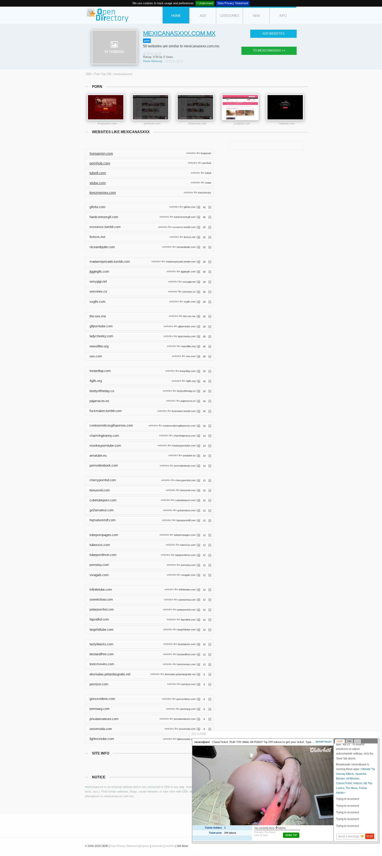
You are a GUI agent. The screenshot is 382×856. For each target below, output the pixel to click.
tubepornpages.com (184, 535)
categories (229, 15)
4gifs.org (190, 380)
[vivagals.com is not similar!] (209, 575)
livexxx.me (189, 237)
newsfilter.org (188, 346)
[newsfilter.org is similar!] (198, 346)
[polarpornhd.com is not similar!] (209, 609)
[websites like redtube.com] (285, 107)
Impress (145, 846)
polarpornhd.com (186, 609)
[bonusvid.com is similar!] (198, 490)
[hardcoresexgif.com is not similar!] (209, 217)
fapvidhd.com (188, 619)
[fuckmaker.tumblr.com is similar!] (198, 411)
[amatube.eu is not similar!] (209, 455)
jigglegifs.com (188, 271)
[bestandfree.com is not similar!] (209, 654)
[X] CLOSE (199, 733)
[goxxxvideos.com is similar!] (198, 699)
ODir (107, 15)
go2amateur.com (186, 510)
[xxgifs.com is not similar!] (209, 301)
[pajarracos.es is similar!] (198, 401)
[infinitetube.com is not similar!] (209, 589)
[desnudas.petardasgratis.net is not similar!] (209, 674)
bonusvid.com (187, 490)
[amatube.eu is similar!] (198, 455)
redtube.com (287, 123)
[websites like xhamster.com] (195, 107)
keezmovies (204, 192)
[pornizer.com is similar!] (198, 684)
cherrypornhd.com (185, 480)
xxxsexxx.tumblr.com (183, 227)
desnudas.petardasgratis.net (180, 674)
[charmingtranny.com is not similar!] (209, 435)
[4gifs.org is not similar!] (209, 381)
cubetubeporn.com (185, 500)
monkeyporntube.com (183, 445)
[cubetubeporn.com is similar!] (198, 500)
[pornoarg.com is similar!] (198, 709)
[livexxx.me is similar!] (198, 237)
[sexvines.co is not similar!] (209, 291)
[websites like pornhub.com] (150, 107)
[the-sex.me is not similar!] (209, 316)
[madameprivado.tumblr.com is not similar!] (209, 261)
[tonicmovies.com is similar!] (198, 664)
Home (176, 15)
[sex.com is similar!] (198, 356)
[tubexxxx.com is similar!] (198, 545)
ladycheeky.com (186, 336)
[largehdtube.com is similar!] (198, 629)
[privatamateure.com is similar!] (198, 719)
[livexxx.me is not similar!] (209, 237)
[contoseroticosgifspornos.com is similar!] (198, 425)
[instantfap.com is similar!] (198, 371)
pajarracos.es (188, 401)
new (256, 15)
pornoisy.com (188, 564)
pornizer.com (188, 684)
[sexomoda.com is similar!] (198, 729)
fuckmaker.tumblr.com (183, 411)
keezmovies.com (103, 193)
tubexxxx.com (187, 545)
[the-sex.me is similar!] (198, 316)
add (203, 15)
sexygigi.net (189, 281)
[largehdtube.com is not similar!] (209, 629)
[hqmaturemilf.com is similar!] (198, 520)
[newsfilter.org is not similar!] (209, 346)
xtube (208, 182)
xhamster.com (197, 123)
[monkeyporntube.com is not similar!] (209, 445)
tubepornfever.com (185, 554)
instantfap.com (187, 371)
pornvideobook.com (184, 465)
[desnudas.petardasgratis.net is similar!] (198, 674)
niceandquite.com (186, 247)
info (282, 15)
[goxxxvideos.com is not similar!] (209, 699)
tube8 (208, 172)
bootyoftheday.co (186, 391)
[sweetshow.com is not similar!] (209, 599)
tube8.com (98, 173)
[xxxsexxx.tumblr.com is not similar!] (209, 227)
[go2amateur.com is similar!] (198, 510)
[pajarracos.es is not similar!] (209, 401)
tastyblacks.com (186, 644)
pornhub (206, 163)
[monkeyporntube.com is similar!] (198, 445)
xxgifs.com (189, 301)
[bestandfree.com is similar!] (198, 654)
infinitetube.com (187, 589)
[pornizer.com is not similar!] (209, 684)
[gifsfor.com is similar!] (198, 207)
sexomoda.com (187, 729)
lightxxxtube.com (186, 738)
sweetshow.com (186, 599)
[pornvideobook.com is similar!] (198, 465)
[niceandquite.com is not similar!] (209, 247)
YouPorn (170, 846)
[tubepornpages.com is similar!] (198, 535)
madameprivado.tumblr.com (180, 261)
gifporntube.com (186, 326)
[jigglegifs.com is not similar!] (209, 271)
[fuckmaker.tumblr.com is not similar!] (209, 411)
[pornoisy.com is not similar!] (209, 565)
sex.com (190, 356)
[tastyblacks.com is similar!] (198, 644)
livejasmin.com (107, 123)
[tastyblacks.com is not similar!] (209, 644)
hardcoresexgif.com (184, 217)
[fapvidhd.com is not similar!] (209, 619)
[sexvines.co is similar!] (198, 291)
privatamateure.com (184, 719)
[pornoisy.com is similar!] (198, 565)
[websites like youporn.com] (240, 107)
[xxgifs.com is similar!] (198, 301)
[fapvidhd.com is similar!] (198, 619)
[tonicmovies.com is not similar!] (209, 664)
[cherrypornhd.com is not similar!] (209, 480)
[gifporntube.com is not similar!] (209, 326)
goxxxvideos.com (185, 698)
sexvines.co (188, 291)
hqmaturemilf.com (185, 520)
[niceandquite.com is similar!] (198, 247)
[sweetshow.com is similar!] (198, 599)
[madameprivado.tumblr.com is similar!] (198, 261)
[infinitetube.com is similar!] (198, 589)
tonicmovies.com (186, 664)
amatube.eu (189, 455)
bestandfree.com (186, 654)
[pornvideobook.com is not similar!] (209, 465)
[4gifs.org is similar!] (198, 381)
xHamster (157, 846)
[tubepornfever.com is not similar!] (209, 554)
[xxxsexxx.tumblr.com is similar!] (198, 227)
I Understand (205, 3)
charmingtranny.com (184, 435)
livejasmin (206, 153)
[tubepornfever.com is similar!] (198, 554)
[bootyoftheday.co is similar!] (198, 391)
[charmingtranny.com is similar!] (198, 435)
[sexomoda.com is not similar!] (209, 729)
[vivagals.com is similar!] (198, 575)
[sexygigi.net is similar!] (198, 281)
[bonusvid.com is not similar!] (209, 490)
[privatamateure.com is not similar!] (209, 719)
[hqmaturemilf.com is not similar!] (209, 520)
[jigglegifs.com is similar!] (198, 271)
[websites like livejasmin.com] (105, 107)
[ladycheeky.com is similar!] (198, 336)
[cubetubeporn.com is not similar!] (209, 500)
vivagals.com (188, 575)
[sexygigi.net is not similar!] (209, 281)
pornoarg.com (187, 708)
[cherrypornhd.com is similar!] (198, 480)
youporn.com (242, 123)
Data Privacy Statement (233, 3)
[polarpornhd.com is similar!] (198, 609)
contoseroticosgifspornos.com (179, 425)
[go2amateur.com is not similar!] (209, 510)
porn (147, 40)
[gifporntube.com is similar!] (198, 326)
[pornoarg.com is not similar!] (209, 709)
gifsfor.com (189, 207)
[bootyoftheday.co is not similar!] (209, 391)
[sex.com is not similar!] (209, 356)
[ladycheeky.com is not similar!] (209, 336)
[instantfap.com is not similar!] (209, 371)
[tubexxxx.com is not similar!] (209, 545)
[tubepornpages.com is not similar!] (209, 535)
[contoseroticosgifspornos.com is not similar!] (209, 425)
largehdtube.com (186, 629)
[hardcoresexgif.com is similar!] (198, 217)
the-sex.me (189, 316)
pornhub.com (152, 123)
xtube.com (98, 183)
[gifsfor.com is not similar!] (209, 207)
